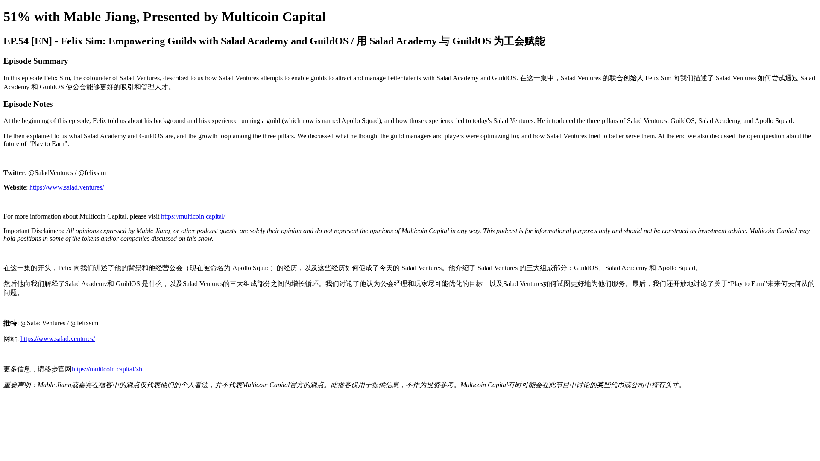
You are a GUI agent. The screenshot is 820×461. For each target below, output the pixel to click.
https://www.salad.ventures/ (66, 187)
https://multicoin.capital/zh (107, 369)
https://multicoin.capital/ (192, 216)
